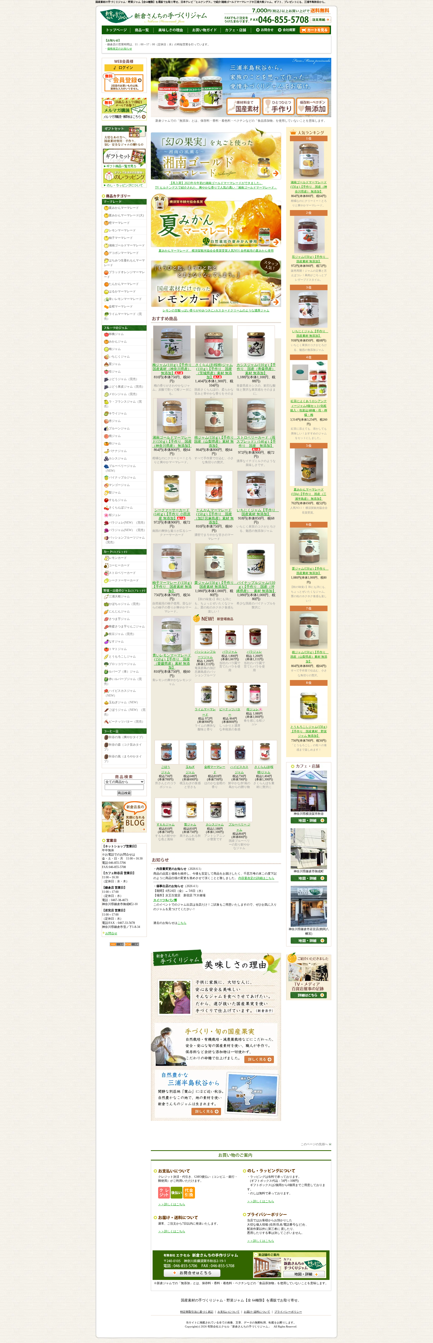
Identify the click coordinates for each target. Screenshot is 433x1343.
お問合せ (111, 933)
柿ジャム (115, 443)
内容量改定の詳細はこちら (256, 878)
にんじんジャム (119, 611)
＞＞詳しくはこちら (171, 1204)
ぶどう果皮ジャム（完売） (127, 386)
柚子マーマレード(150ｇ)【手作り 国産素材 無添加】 (172, 587)
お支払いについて (229, 1311)
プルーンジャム (119, 428)
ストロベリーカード (122, 573)
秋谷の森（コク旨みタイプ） (123, 747)
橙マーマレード (119, 223)
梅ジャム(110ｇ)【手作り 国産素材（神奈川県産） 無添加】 (173, 369)
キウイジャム (118, 413)
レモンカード (118, 558)
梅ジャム (115, 349)
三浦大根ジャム (119, 596)
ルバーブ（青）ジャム (124, 671)
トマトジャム (118, 649)
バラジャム (229, 651)
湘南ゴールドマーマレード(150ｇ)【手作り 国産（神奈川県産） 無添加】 (172, 442)
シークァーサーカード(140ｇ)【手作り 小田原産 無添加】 (172, 514)
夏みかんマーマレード (124, 208)
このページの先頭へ (314, 1144)
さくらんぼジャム (121, 508)
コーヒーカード (119, 565)
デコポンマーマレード (124, 253)
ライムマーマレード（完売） (123, 316)
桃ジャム (115, 436)
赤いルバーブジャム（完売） (123, 681)
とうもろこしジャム (122, 656)
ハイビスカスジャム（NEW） (120, 693)
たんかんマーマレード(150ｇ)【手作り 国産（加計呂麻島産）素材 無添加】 (214, 516)
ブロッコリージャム (122, 664)
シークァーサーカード (124, 580)
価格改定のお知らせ (119, 48)
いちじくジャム (119, 356)
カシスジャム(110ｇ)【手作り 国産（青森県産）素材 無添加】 (256, 369)
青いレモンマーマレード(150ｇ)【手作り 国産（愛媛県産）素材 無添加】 (172, 661)
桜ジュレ (115, 515)
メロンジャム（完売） (124, 394)
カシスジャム (215, 824)
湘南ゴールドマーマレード (127, 245)
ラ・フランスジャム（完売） (123, 404)
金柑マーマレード (121, 306)
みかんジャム (118, 341)
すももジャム (166, 824)
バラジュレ (254, 651)
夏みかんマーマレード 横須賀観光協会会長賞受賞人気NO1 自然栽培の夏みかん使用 (216, 250)
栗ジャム (115, 364)
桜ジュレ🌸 (254, 709)
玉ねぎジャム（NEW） (124, 702)
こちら (181, 923)
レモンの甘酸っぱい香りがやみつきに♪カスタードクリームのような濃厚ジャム (216, 310)
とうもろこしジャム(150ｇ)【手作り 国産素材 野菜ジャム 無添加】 (308, 731)
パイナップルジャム (122, 477)
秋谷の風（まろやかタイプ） (123, 759)
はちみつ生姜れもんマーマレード (124, 263)
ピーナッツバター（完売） (127, 721)
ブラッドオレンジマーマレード (124, 274)
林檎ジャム (116, 334)
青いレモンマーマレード (125, 299)
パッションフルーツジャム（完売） (124, 540)
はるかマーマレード (122, 291)
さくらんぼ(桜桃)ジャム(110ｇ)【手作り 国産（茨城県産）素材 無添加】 (214, 371)
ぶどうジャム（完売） (124, 379)
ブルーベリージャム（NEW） (120, 468)
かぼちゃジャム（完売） (125, 604)
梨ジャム (190, 824)
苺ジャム (115, 371)
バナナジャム (118, 451)
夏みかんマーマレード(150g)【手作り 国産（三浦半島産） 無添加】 (308, 494)
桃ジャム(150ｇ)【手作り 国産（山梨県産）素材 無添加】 (215, 442)
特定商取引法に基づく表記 (196, 1311)
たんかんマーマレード (124, 284)
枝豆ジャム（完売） (122, 634)
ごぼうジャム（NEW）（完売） (125, 712)
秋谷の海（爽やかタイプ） (127, 737)
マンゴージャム (119, 485)
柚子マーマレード (121, 238)
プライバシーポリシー (288, 1311)
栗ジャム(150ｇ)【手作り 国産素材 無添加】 (215, 585)
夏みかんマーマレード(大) (126, 215)
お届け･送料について (257, 1311)
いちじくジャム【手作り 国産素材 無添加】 (258, 512)
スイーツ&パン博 (165, 900)
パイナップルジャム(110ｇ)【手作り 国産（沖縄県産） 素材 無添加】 (256, 587)
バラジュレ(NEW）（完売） (128, 523)
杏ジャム (115, 421)
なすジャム (116, 641)
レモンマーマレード (122, 230)
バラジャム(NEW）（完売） (128, 530)
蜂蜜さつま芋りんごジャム (127, 626)
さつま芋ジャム (119, 619)
